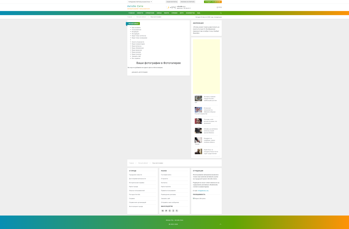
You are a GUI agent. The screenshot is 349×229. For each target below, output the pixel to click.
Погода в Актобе (134, 194)
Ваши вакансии (137, 50)
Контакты (164, 182)
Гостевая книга (166, 175)
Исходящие (135, 34)
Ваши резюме (136, 52)
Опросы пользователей (137, 190)
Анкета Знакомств (138, 42)
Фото (181, 13)
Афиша (159, 13)
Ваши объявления (138, 48)
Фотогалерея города (136, 206)
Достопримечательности (137, 178)
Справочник (150, 13)
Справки (174, 13)
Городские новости (135, 175)
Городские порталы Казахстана (139, 2)
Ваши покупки (136, 54)
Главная (132, 13)
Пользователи (136, 29)
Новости (140, 13)
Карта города (133, 186)
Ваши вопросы (136, 46)
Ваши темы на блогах (139, 36)
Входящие (135, 31)
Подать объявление (213, 2)
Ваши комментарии (138, 44)
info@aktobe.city (203, 191)
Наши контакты (172, 1)
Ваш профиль (136, 27)
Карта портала (166, 186)
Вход (220, 7)
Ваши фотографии (138, 40)
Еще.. (199, 13)
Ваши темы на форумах (139, 38)
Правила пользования (168, 190)
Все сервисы (136, 58)
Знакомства (190, 13)
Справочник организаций (137, 202)
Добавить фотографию (140, 72)
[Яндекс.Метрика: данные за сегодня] (199, 199)
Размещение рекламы (168, 194)
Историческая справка (136, 182)
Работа (166, 13)
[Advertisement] (206, 66)
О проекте (164, 178)
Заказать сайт (136, 56)
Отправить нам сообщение (170, 202)
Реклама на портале (187, 1)
